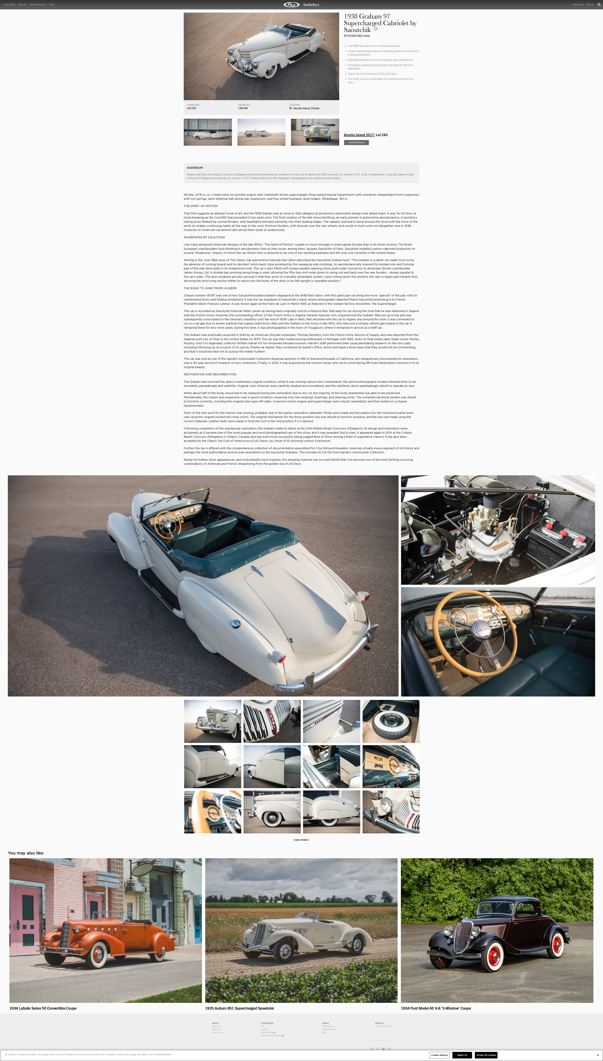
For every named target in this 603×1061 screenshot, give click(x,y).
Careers (265, 1029)
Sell (51, 4)
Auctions (9, 4)
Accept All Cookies (486, 1055)
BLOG (325, 1032)
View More (301, 840)
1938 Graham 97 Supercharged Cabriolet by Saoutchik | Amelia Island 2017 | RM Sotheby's (301, 5)
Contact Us (217, 1032)
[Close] (598, 1055)
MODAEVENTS (267, 1032)
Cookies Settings (383, 1026)
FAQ (263, 1026)
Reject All (462, 1055)
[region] (301, 1055)
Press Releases (330, 1029)
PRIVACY (379, 1023)
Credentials (328, 1026)
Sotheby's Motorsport (271, 1036)
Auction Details (356, 142)
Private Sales (38, 4)
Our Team (216, 1029)
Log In (590, 4)
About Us (216, 1026)
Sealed (22, 4)
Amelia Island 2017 (359, 134)
